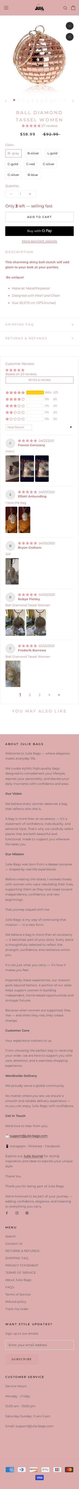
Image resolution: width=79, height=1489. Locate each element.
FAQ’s (9, 1287)
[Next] (73, 101)
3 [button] (39, 695)
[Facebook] (6, 1213)
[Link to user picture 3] (42, 468)
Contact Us (13, 1244)
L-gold (52, 153)
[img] (28, 441)
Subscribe (22, 1359)
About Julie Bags (18, 1280)
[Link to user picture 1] (12, 468)
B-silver (33, 153)
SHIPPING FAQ (19, 324)
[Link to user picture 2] (27, 468)
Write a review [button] (39, 380)
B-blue (33, 175)
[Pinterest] (27, 1213)
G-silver (13, 175)
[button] (31, 126)
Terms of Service (18, 1294)
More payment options (39, 241)
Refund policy (15, 1302)
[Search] (65, 8)
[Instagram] (16, 1213)
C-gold (13, 164)
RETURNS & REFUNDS (26, 338)
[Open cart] (73, 7)
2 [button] (30, 695)
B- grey (13, 153)
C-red (30, 164)
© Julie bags (39, 1445)
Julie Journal (33, 1156)
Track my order (17, 1309)
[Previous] (6, 101)
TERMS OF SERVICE (20, 1273)
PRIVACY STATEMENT (21, 1265)
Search (10, 1236)
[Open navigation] (6, 7)
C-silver (48, 164)
